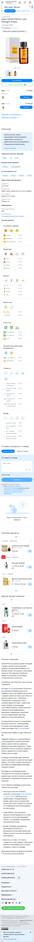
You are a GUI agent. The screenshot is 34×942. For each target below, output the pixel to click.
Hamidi (10, 688)
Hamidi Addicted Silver (19, 643)
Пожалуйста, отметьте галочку (10, 484)
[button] (3, 73)
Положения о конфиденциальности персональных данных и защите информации (14, 491)
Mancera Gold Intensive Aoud (22, 579)
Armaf (20, 728)
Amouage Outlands (18, 563)
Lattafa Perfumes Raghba (20, 546)
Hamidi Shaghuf (17, 627)
